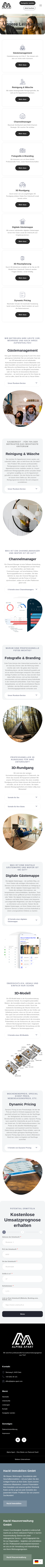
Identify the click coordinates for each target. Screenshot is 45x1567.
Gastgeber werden (8, 1413)
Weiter (22, 1314)
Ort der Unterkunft (9, 1261)
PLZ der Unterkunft (9, 1249)
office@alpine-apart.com (14, 1381)
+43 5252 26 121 (11, 1377)
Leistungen (6, 1405)
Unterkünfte (6, 1401)
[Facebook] (18, 1440)
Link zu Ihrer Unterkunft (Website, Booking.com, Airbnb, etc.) (20, 1298)
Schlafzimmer (7, 1286)
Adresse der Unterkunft (11, 1237)
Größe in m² (6, 1274)
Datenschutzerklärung (9, 1429)
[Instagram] (24, 1440)
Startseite (5, 1397)
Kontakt (4, 1409)
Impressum (6, 1433)
